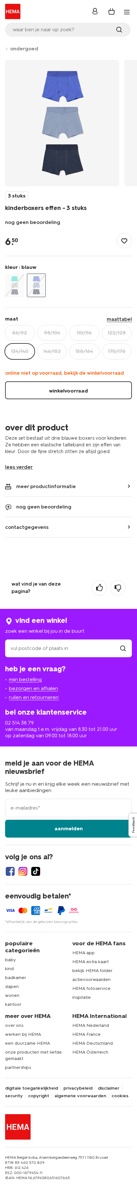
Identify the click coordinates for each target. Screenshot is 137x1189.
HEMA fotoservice (91, 988)
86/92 (19, 333)
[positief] (99, 587)
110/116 (84, 333)
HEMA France (86, 1034)
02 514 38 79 (19, 723)
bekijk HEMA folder (92, 970)
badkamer (15, 977)
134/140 (19, 351)
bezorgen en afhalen (33, 688)
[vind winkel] (123, 648)
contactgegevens (27, 527)
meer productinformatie (46, 486)
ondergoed (24, 49)
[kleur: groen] (14, 285)
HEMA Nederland (90, 1025)
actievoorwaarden (91, 979)
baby (10, 959)
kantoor (13, 1004)
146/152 (52, 351)
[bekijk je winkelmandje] (111, 11)
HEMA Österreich (90, 1052)
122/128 (117, 333)
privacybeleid (77, 1088)
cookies (120, 1096)
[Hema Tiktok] (35, 871)
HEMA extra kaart (90, 961)
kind (9, 968)
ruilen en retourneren (34, 697)
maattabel (119, 319)
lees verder (19, 467)
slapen (12, 986)
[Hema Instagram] (22, 871)
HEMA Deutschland (92, 1043)
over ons (14, 1025)
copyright (38, 1096)
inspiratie (81, 997)
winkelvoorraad (68, 391)
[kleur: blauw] (36, 285)
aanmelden (68, 828)
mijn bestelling (25, 679)
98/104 (52, 333)
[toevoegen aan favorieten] (124, 240)
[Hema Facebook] (10, 871)
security (14, 1096)
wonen (12, 995)
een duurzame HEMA (27, 1043)
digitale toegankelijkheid (31, 1088)
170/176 (117, 351)
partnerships (18, 1067)
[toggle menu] (126, 12)
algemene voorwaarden (80, 1096)
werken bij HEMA (23, 1034)
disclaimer (108, 1088)
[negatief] (118, 587)
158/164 (84, 351)
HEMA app (83, 952)
